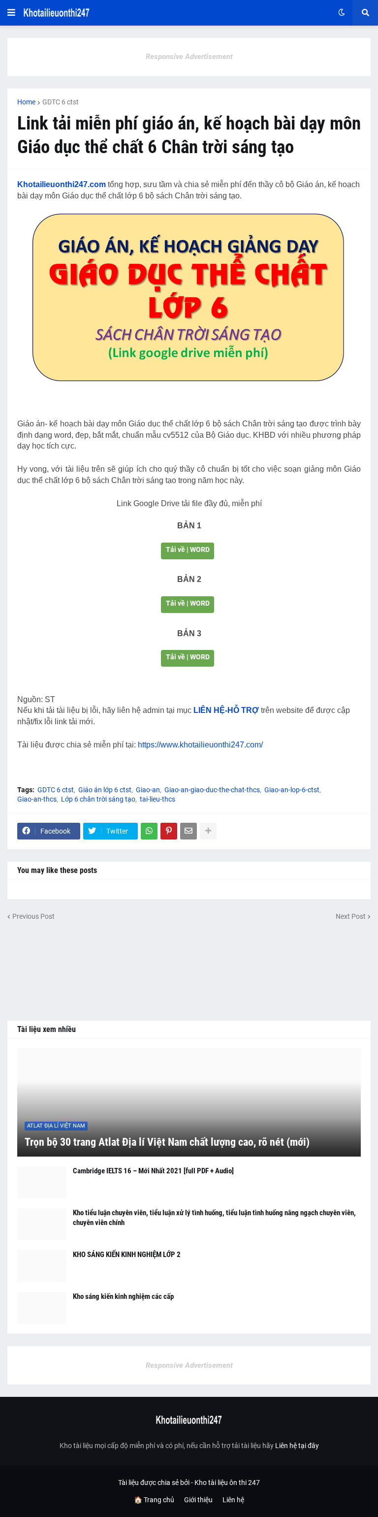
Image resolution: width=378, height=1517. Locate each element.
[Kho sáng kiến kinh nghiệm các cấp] (41, 1308)
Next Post (351, 916)
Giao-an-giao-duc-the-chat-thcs (212, 789)
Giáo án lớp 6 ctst (104, 789)
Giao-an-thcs (37, 799)
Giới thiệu (198, 1500)
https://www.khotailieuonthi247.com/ (200, 745)
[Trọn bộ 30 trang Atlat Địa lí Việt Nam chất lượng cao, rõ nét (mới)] (189, 1102)
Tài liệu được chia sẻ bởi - (156, 1482)
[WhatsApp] (149, 831)
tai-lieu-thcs (157, 799)
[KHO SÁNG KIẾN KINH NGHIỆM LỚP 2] (41, 1266)
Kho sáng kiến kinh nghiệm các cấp (123, 1296)
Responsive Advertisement (189, 56)
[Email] (188, 831)
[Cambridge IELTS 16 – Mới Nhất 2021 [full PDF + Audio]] (41, 1182)
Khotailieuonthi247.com (61, 184)
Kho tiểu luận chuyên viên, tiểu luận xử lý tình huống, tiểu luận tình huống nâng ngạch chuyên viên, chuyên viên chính (214, 1217)
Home (26, 101)
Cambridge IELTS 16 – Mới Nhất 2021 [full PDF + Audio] (153, 1170)
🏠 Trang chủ (154, 1500)
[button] (11, 12)
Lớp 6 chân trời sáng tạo (98, 799)
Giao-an (148, 789)
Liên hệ (233, 1500)
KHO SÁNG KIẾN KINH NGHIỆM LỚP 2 (127, 1254)
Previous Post (33, 916)
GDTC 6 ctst (60, 101)
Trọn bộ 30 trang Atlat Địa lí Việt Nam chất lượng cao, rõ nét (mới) (167, 1142)
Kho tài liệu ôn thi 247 (227, 1482)
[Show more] (208, 831)
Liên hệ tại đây (297, 1446)
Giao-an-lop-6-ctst (291, 789)
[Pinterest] (168, 831)
